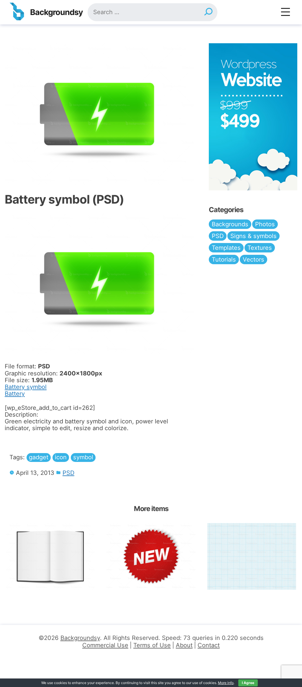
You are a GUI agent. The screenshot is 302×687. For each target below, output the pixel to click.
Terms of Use (152, 645)
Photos (265, 224)
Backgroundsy (56, 12)
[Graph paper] (251, 556)
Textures (259, 247)
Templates (226, 247)
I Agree (248, 683)
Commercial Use (105, 645)
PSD (68, 472)
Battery (15, 393)
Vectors (253, 259)
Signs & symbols (253, 235)
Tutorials (224, 259)
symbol (83, 457)
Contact (209, 645)
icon (61, 457)
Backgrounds (230, 224)
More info (226, 683)
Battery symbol (26, 386)
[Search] (208, 12)
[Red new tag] (150, 556)
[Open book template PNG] (50, 556)
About (184, 645)
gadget (38, 457)
